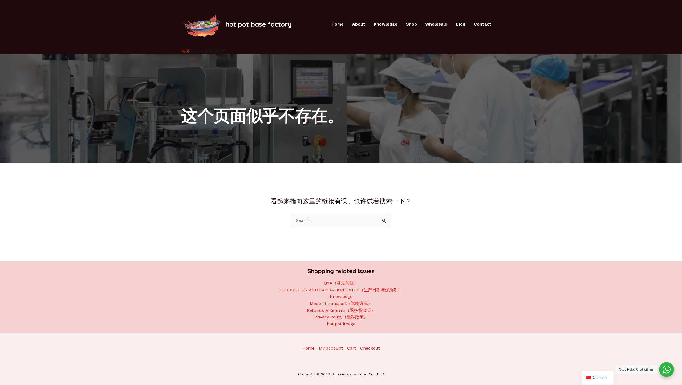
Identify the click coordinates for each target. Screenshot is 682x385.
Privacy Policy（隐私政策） (341, 317)
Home (338, 24)
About (358, 24)
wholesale (436, 24)
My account (331, 348)
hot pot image (341, 323)
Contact (482, 24)
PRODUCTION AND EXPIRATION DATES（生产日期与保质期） (341, 289)
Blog (460, 24)
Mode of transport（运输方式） (341, 303)
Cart (351, 348)
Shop (411, 24)
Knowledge (385, 24)
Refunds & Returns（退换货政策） (341, 310)
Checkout (370, 348)
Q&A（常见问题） (341, 282)
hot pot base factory (258, 24)
